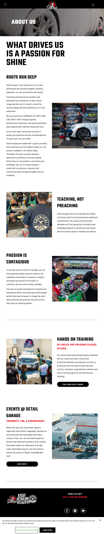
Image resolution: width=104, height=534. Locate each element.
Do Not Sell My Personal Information (27, 530)
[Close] (100, 520)
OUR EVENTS (22, 464)
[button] (5, 4)
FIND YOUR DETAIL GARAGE (73, 384)
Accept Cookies (47, 530)
